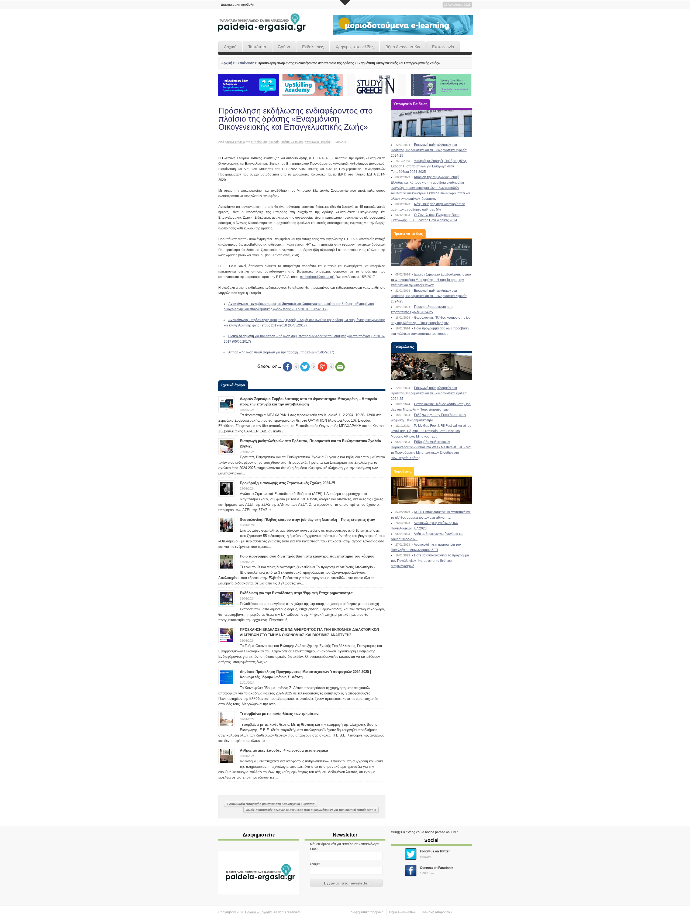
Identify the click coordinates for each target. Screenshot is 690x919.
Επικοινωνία (443, 46)
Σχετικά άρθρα (233, 385)
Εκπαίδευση (245, 63)
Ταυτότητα (257, 46)
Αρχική (230, 46)
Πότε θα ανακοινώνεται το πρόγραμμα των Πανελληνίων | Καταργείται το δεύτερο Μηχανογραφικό (430, 560)
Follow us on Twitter (435, 851)
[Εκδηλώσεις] (431, 366)
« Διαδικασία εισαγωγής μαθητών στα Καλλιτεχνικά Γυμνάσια (271, 804)
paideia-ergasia (235, 141)
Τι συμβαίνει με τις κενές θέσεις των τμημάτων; (279, 714)
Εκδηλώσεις (313, 46)
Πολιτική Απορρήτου (437, 912)
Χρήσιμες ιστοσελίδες (355, 46)
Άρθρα (284, 46)
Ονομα (315, 864)
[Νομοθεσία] (431, 490)
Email (314, 849)
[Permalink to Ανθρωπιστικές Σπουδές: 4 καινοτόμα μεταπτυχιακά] (226, 756)
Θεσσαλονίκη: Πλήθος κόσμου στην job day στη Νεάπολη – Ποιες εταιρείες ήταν (307, 520)
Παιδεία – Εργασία (258, 912)
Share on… (269, 366)
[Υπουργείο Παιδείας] (431, 123)
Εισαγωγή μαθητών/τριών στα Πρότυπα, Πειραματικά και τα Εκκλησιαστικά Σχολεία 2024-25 (429, 150)
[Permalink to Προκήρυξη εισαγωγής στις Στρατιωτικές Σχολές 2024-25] (226, 488)
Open (345, 2)
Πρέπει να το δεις (292, 141)
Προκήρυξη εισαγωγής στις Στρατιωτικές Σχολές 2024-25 (287, 483)
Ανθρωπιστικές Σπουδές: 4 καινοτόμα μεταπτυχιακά (284, 750)
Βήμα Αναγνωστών (402, 46)
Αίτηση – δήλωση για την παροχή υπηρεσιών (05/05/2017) (281, 352)
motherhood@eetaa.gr (316, 277)
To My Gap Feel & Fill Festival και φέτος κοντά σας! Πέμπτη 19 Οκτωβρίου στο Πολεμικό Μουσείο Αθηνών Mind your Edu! (431, 431)
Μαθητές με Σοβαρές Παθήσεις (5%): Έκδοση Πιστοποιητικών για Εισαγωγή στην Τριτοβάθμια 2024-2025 (429, 166)
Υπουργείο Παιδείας (317, 141)
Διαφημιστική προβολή (237, 4)
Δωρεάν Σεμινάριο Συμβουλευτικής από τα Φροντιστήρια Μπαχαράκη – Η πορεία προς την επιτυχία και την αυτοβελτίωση (431, 280)
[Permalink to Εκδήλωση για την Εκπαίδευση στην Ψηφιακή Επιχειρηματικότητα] (226, 598)
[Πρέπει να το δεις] (431, 252)
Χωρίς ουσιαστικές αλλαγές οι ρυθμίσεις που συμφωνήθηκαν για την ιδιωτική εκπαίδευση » (311, 809)
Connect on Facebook (436, 868)
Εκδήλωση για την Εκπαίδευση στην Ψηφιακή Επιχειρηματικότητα (296, 593)
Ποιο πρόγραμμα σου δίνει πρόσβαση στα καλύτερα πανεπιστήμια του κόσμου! (307, 556)
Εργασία (273, 141)
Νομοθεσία (403, 471)
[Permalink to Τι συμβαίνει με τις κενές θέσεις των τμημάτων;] (226, 719)
